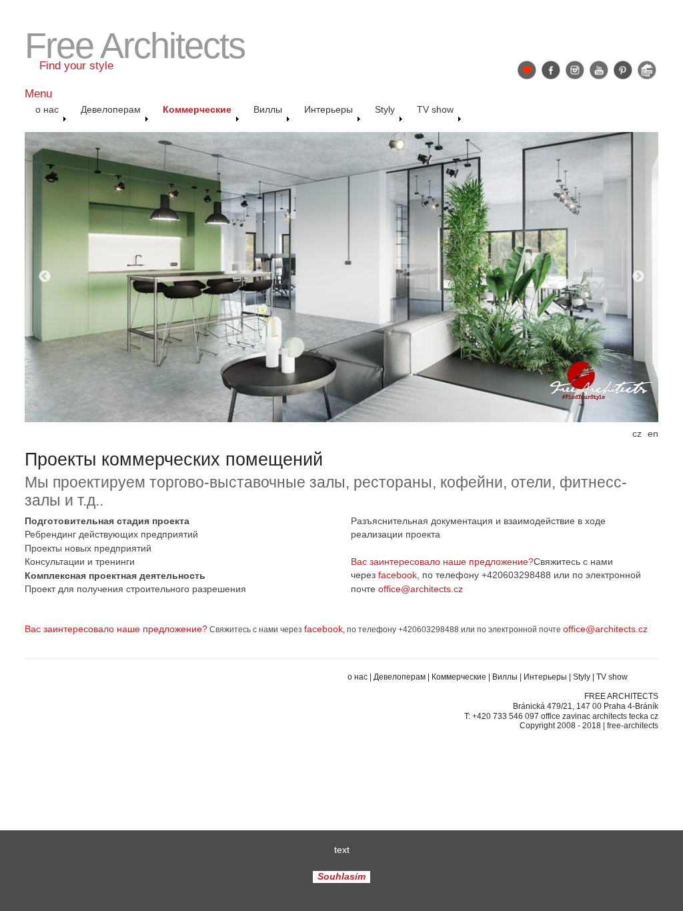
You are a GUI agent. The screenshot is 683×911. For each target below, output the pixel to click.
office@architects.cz (420, 589)
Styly (581, 677)
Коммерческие (459, 677)
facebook (397, 575)
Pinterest (623, 70)
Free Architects (135, 45)
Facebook (551, 70)
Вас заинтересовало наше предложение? (442, 562)
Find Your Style (527, 70)
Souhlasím (341, 877)
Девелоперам (400, 677)
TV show (612, 677)
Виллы (505, 677)
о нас (358, 677)
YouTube (599, 70)
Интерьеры (545, 677)
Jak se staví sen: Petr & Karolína (647, 70)
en (653, 434)
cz (637, 434)
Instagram (575, 70)
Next (638, 276)
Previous (44, 276)
